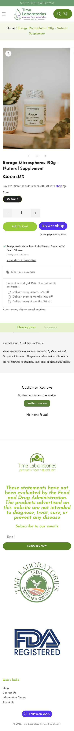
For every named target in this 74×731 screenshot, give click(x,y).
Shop (6, 688)
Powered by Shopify (50, 724)
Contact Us (9, 692)
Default (12, 199)
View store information (21, 260)
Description (26, 327)
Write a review (37, 403)
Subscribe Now (37, 546)
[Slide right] (45, 156)
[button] (59, 14)
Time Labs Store (30, 724)
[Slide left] (28, 156)
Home (11, 28)
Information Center (14, 697)
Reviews (50, 327)
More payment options (53, 234)
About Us (8, 702)
